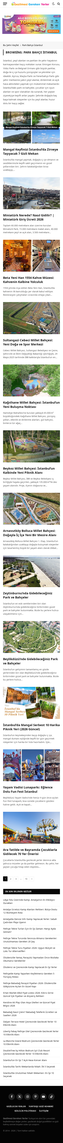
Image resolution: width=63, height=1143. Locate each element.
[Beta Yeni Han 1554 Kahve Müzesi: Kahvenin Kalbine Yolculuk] (31, 256)
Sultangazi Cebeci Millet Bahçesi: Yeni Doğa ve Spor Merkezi (28, 342)
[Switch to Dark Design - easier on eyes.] (53, 3)
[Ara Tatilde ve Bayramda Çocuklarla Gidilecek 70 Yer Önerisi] (31, 828)
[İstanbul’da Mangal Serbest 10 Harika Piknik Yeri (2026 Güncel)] (31, 703)
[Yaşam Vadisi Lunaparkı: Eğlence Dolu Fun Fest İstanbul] (31, 765)
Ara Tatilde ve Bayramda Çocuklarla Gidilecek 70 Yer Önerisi (30, 852)
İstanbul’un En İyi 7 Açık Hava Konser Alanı (25, 1060)
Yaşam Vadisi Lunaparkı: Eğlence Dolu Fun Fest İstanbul (28, 789)
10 (26, 878)
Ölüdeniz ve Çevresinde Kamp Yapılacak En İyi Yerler (30, 967)
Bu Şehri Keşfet (11, 45)
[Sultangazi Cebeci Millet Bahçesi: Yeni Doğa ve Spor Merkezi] (31, 318)
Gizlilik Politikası (25, 1111)
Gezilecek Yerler (16, 1106)
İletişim (44, 1111)
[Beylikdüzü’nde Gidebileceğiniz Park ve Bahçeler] (31, 637)
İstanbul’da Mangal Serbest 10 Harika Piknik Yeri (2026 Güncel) (31, 727)
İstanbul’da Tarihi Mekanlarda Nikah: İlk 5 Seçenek (29, 1066)
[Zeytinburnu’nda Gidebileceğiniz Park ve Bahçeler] (31, 571)
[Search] (58, 3)
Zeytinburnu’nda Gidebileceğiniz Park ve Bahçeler (27, 595)
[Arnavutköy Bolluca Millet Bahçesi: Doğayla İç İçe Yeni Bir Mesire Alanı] (31, 509)
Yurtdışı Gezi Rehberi (41, 1106)
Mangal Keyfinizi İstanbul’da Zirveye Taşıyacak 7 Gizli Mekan (30, 151)
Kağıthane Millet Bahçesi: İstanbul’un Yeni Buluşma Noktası (31, 404)
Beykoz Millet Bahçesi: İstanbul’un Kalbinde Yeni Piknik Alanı (29, 470)
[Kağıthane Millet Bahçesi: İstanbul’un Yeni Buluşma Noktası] (31, 380)
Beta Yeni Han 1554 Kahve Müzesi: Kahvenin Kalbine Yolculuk (28, 280)
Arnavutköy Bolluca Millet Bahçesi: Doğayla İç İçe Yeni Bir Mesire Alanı (29, 533)
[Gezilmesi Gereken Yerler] (30, 4)
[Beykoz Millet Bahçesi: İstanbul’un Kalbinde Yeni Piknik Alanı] (31, 446)
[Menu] (5, 3)
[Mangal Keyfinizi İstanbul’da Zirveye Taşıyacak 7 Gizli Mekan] (31, 127)
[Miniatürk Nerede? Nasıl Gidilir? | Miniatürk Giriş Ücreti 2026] (31, 193)
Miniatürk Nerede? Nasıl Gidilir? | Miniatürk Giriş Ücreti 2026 (28, 217)
